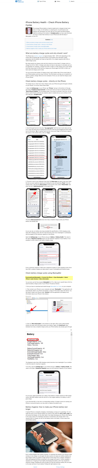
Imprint (35, 467)
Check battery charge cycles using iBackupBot (37, 46)
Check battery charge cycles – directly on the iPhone (39, 44)
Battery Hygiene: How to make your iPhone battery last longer (41, 48)
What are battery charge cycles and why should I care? (39, 42)
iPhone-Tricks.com (20, 1)
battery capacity (39, 56)
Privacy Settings (60, 467)
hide (51, 39)
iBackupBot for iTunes (56, 286)
